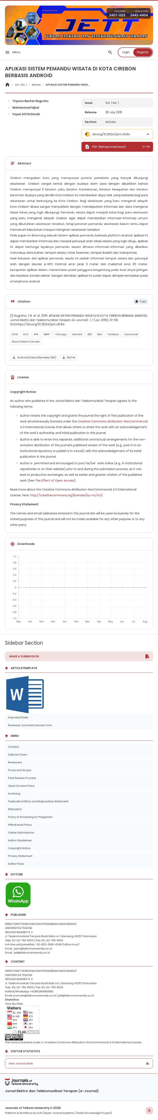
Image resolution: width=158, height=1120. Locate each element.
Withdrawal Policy (20, 825)
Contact (13, 747)
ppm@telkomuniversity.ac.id (33, 948)
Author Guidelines (20, 840)
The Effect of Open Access (54, 480)
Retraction (15, 809)
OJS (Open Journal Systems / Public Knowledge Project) (74, 1113)
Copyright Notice (19, 848)
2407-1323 (117, 15)
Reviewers (15, 762)
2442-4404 (139, 15)
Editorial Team (17, 755)
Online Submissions (21, 833)
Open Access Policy (21, 786)
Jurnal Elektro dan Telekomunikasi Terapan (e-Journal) (52, 1091)
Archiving (14, 794)
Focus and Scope (19, 770)
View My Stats (14, 1004)
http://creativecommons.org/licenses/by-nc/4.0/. (66, 495)
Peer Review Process (22, 778)
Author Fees (16, 864)
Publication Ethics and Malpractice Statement (38, 801)
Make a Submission (24, 656)
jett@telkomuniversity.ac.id (32, 953)
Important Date (18, 717)
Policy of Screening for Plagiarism (30, 817)
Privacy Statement (20, 856)
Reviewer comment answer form (30, 725)
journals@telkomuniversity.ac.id (34, 995)
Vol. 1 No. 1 (21, 84)
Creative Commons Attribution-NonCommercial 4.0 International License (93, 1042)
